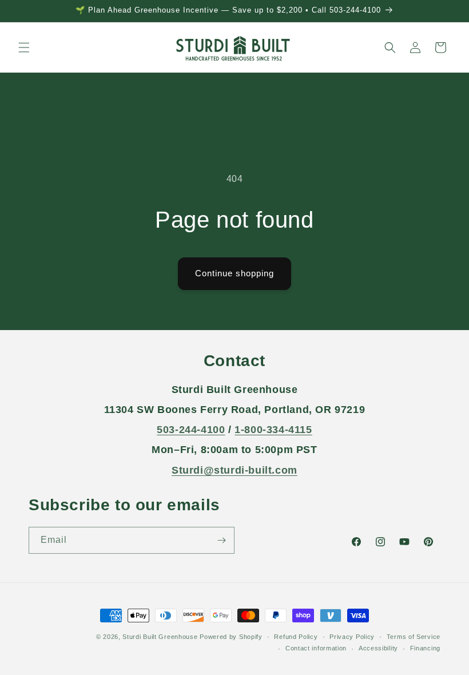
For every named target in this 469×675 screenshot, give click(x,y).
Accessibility (378, 648)
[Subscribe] (221, 540)
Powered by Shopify (231, 636)
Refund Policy (295, 636)
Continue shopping (234, 273)
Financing (425, 648)
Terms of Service (413, 636)
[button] (24, 47)
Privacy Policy (352, 636)
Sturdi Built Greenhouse (159, 636)
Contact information (316, 648)
